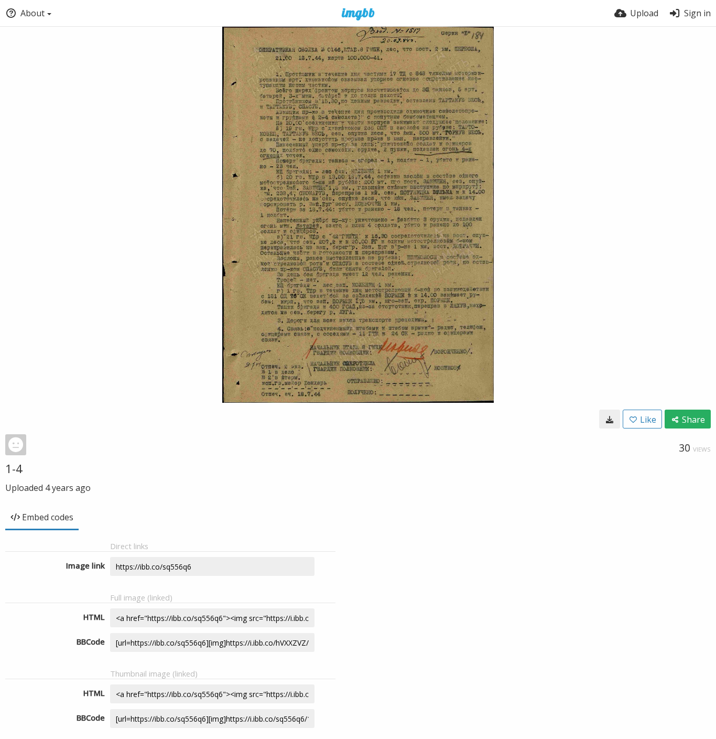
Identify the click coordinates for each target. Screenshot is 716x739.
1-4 (14, 468)
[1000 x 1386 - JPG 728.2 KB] (609, 419)
